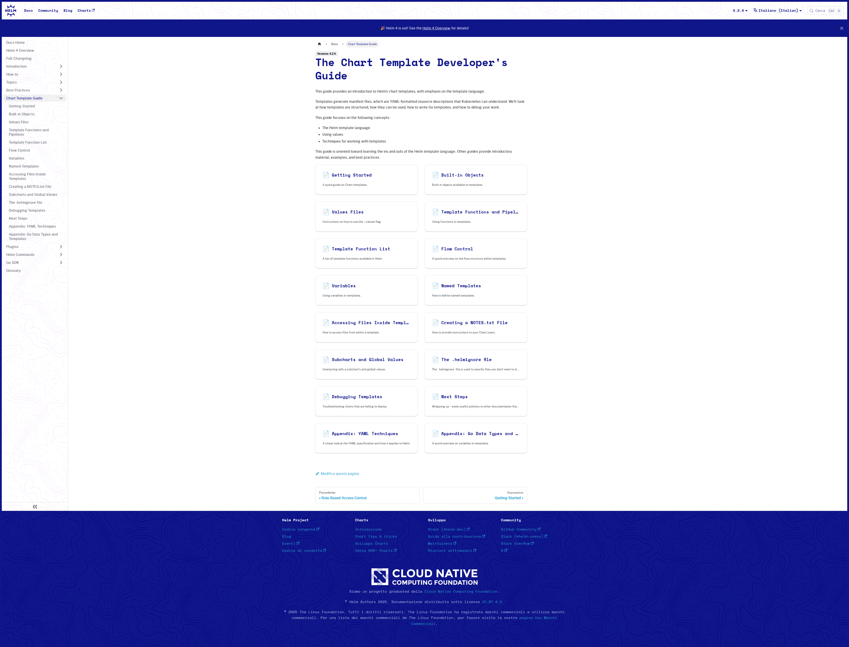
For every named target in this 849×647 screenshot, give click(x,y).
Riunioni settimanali (450, 550)
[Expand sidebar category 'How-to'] (61, 74)
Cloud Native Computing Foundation (460, 591)
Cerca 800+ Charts (374, 550)
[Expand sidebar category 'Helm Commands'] (61, 254)
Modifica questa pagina (340, 473)
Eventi (288, 543)
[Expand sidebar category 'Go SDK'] (61, 262)
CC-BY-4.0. (493, 602)
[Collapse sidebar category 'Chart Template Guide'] (61, 98)
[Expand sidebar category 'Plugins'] (61, 246)
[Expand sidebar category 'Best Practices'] (61, 90)
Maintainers (440, 543)
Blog (67, 10)
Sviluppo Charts (371, 543)
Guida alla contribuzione (454, 536)
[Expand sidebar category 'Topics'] (61, 82)
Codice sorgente (298, 529)
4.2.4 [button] (738, 10)
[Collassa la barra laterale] (35, 506)
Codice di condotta (302, 550)
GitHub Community (518, 529)
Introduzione (368, 529)
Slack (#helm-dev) (447, 529)
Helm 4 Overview (436, 28)
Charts (84, 10)
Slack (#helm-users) (522, 536)
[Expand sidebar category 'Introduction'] (61, 66)
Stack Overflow (515, 543)
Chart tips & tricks (376, 536)
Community (48, 10)
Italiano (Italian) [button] (778, 10)
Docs (28, 10)
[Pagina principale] (319, 44)
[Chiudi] (841, 28)
